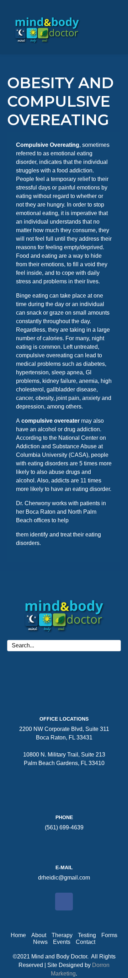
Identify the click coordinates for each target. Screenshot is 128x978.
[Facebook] (64, 901)
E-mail (64, 867)
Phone (64, 817)
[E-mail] (64, 847)
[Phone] (64, 796)
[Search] (114, 645)
